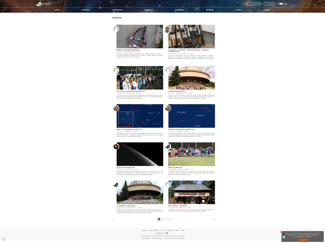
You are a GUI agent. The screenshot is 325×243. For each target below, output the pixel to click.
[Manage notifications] (3, 239)
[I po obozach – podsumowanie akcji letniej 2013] (140, 78)
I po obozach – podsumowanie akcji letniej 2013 (131, 91)
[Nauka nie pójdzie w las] (191, 154)
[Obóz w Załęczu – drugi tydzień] (191, 192)
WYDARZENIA (179, 10)
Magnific (183, 238)
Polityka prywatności (157, 238)
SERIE (57, 10)
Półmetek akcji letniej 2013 (176, 91)
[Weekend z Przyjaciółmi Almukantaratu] (139, 36)
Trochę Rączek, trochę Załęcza (126, 206)
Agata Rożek (128, 169)
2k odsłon (138, 52)
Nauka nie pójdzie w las (175, 167)
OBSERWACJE (149, 10)
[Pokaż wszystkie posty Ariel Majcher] (116, 108)
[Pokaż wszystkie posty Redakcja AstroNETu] (168, 146)
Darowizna (163, 230)
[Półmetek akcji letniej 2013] (191, 78)
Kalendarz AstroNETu (153, 230)
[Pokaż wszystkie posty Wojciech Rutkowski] (116, 29)
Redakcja (144, 230)
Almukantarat (170, 230)
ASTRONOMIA (86, 10)
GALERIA (239, 10)
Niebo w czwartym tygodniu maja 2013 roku (181, 129)
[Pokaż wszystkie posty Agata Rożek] (116, 146)
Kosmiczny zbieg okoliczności (126, 167)
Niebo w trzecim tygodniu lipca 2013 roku (129, 129)
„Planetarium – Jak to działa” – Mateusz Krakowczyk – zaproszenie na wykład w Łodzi (188, 50)
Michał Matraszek (180, 207)
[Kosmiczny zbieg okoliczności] (140, 154)
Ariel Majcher (127, 131)
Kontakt (177, 230)
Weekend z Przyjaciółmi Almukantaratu (128, 50)
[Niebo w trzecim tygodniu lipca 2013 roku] (140, 116)
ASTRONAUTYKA (117, 10)
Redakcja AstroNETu (183, 169)
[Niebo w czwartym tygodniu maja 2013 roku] (191, 116)
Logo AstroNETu (146, 238)
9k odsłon (135, 169)
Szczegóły (308, 236)
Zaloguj (183, 230)
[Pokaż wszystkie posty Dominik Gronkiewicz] (168, 30)
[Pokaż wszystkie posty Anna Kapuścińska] (116, 70)
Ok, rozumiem (303, 239)
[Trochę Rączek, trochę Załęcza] (140, 192)
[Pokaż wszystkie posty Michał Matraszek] (168, 184)
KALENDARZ (210, 10)
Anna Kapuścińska (130, 93)
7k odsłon (135, 131)
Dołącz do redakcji (254, 4)
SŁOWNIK (267, 10)
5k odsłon (191, 53)
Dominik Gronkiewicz (182, 53)
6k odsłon (138, 93)
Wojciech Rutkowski (129, 52)
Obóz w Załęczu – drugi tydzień (177, 206)
